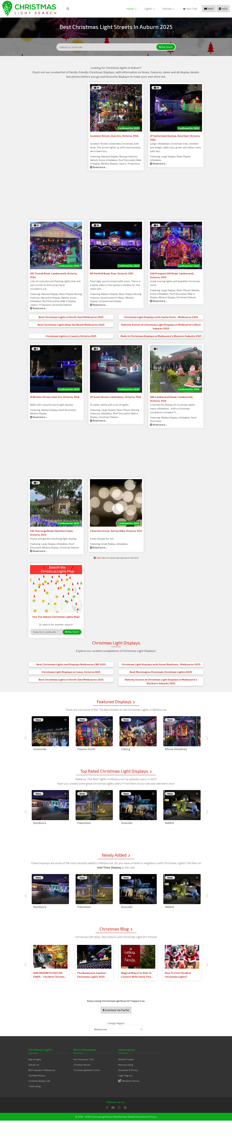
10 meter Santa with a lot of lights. (109, 404)
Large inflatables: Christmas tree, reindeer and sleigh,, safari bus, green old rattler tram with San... (175, 147)
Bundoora (39, 823)
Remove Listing (125, 1065)
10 (157, 87)
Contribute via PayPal (116, 1010)
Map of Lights (34, 1059)
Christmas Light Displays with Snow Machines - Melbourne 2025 (161, 664)
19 (97, 87)
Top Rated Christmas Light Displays (114, 770)
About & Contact (126, 1059)
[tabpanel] (50, 736)
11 (37, 225)
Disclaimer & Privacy (128, 1070)
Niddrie (169, 823)
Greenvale (39, 749)
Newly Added (114, 854)
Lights (148, 8)
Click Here (101, 557)
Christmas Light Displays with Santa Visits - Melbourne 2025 (161, 317)
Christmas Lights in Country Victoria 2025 (71, 335)
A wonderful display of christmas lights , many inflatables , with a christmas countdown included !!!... (173, 408)
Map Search (167, 47)
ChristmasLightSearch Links (86, 1070)
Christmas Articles (82, 1065)
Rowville (126, 823)
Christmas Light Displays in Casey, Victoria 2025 (71, 671)
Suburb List (33, 1065)
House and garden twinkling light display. (53, 538)
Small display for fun (102, 538)
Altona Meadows (176, 749)
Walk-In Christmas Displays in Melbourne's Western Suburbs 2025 (161, 335)
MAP (211, 8)
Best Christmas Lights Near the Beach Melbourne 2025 (71, 324)
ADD (224, 8)
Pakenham (84, 823)
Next (206, 736)
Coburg (125, 749)
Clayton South (86, 749)
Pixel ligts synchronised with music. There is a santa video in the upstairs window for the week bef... (115, 285)
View (38, 719)
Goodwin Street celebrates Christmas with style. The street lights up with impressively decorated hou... (115, 147)
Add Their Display (109, 867)
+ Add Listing (34, 1086)
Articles (167, 8)
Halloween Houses (131, 1081)
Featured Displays (114, 701)
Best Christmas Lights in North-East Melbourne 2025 (71, 317)
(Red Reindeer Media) (124, 1116)
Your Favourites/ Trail (83, 1059)
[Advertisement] (56, 105)
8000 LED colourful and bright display (51, 404)
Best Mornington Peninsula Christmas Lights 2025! (161, 671)
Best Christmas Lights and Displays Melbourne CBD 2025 (71, 664)
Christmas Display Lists (39, 1081)
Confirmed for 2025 (128, 128)
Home (130, 8)
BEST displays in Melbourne (41, 1070)
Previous (26, 736)
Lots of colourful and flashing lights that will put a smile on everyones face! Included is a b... (55, 285)
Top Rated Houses (36, 1075)
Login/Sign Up (125, 1075)
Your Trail (191, 8)
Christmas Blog (114, 928)
